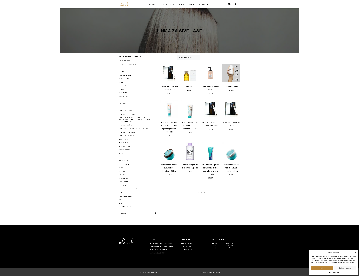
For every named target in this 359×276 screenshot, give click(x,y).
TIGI (120, 192)
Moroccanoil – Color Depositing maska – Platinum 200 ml (190, 125)
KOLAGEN (122, 103)
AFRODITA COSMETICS (127, 64)
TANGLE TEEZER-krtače (128, 189)
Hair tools (123, 96)
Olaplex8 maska (231, 86)
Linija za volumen (126, 135)
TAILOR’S (122, 185)
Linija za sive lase (127, 132)
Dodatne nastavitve (345, 268)
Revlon (122, 171)
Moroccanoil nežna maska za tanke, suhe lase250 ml (231, 168)
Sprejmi (322, 268)
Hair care (123, 93)
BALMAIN (122, 71)
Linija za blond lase (128, 110)
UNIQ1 (121, 199)
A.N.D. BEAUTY (124, 61)
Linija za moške (125, 125)
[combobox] (188, 57)
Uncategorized (125, 196)
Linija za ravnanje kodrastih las (133, 128)
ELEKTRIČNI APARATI (127, 85)
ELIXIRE (122, 89)
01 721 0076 (188, 246)
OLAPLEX (122, 153)
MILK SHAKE (123, 143)
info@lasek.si (189, 250)
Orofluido (123, 160)
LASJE (121, 107)
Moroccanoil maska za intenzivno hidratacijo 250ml (169, 168)
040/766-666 (188, 243)
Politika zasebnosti (333, 272)
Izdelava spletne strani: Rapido (210, 272)
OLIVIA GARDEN (125, 157)
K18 (120, 100)
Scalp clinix (124, 174)
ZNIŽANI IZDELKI (125, 206)
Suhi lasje (123, 182)
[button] (355, 252)
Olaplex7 (190, 86)
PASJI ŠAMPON (124, 164)
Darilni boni (124, 78)
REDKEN (122, 167)
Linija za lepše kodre (128, 114)
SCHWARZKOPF (125, 178)
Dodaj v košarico (169, 93)
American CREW (125, 68)
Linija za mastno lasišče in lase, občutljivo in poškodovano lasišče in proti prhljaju (136, 119)
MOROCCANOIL (124, 146)
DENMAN (122, 82)
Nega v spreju (125, 150)
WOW (120, 203)
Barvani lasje (125, 75)
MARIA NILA (123, 139)
